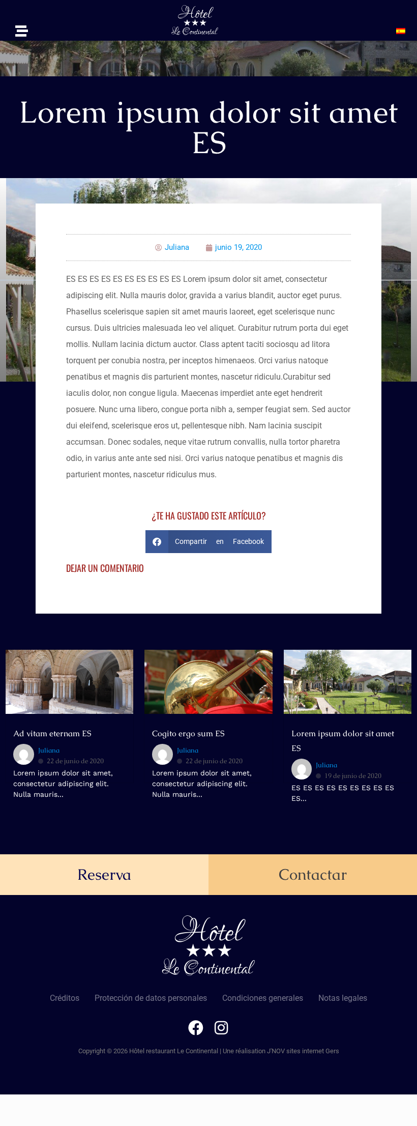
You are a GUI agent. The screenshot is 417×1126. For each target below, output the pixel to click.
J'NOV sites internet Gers (303, 1051)
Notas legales (342, 998)
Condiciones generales (262, 998)
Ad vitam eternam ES (52, 734)
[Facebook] (195, 1027)
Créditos (64, 998)
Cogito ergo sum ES (188, 734)
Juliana (48, 750)
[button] (403, 31)
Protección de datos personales (151, 998)
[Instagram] (221, 1027)
